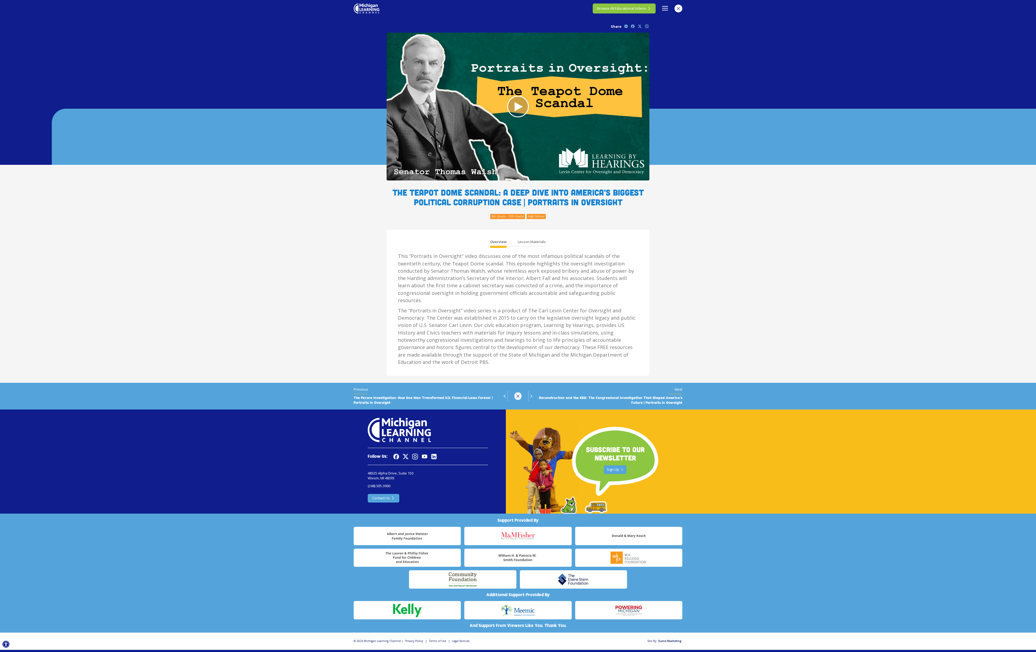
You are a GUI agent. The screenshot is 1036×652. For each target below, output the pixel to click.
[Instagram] (415, 456)
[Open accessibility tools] (6, 644)
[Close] (678, 8)
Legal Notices (460, 641)
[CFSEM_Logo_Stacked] (462, 579)
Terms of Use (437, 641)
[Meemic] (517, 610)
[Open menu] (665, 8)
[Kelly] (407, 610)
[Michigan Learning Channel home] (366, 8)
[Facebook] (396, 456)
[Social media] (424, 456)
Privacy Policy (414, 641)
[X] (405, 456)
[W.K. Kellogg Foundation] (628, 558)
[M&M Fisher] (517, 536)
